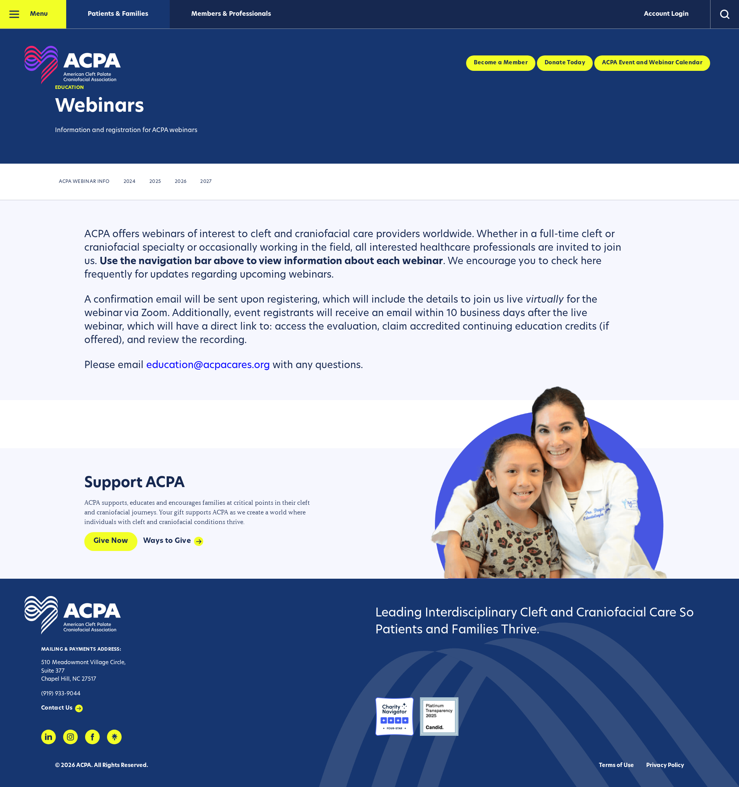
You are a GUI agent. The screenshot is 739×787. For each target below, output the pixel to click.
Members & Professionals (231, 14)
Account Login (666, 14)
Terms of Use (616, 766)
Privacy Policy (665, 766)
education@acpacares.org (208, 365)
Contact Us (57, 708)
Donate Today (565, 63)
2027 (206, 181)
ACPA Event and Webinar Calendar (652, 63)
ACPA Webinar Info (84, 181)
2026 (180, 181)
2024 (129, 181)
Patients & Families (118, 14)
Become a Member (501, 63)
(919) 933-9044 (60, 694)
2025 (155, 181)
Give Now (111, 541)
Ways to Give (167, 541)
